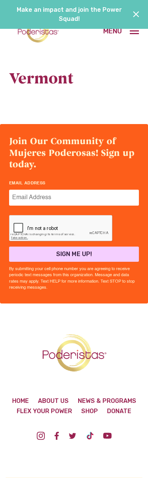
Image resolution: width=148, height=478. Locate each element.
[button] (121, 31)
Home (20, 400)
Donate (119, 411)
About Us (53, 400)
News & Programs (107, 400)
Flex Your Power (44, 411)
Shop (89, 411)
